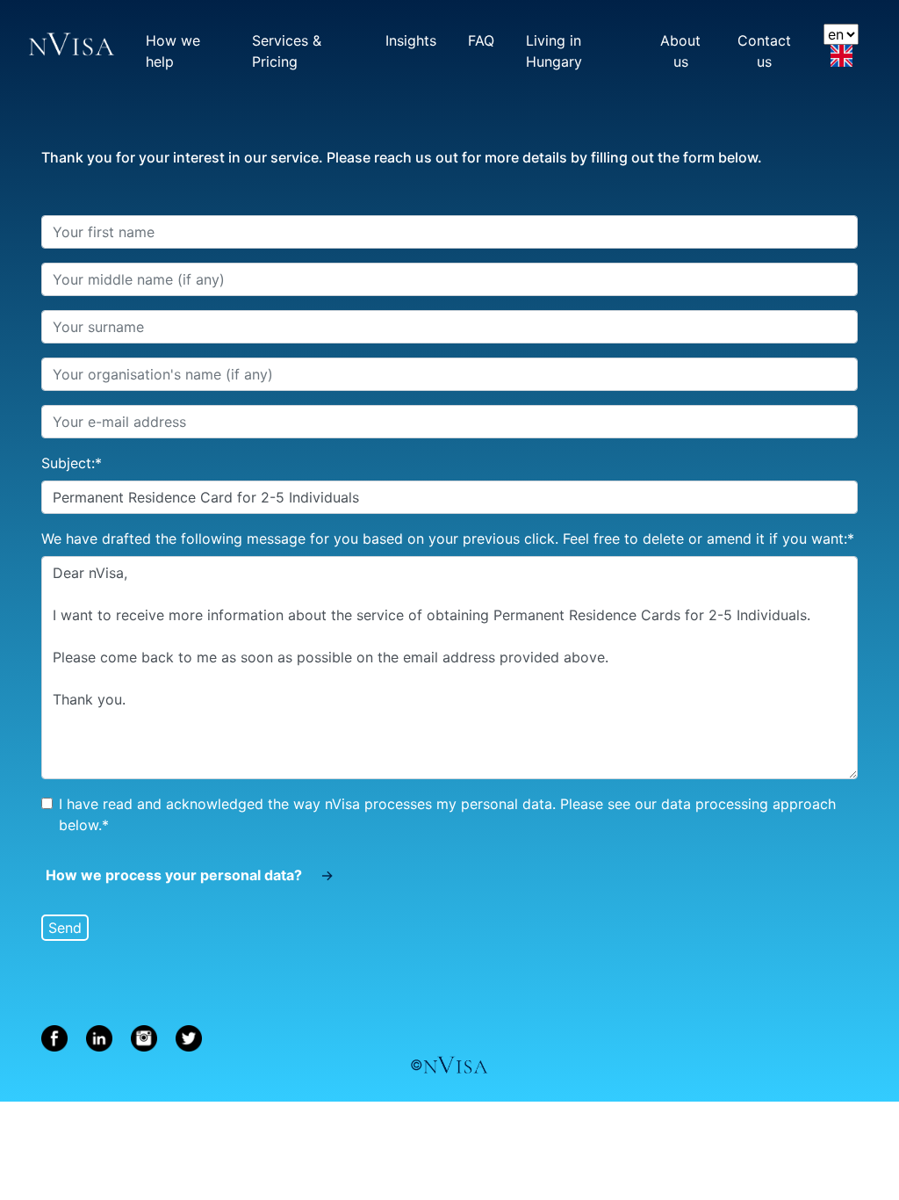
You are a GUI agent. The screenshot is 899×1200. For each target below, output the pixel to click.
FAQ (482, 40)
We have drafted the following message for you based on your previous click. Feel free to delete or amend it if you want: (447, 538)
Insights (411, 40)
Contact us (766, 47)
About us (682, 47)
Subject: (71, 463)
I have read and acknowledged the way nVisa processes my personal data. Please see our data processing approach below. (447, 814)
